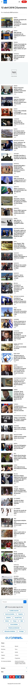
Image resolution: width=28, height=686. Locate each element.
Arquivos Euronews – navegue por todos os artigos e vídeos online (20, 662)
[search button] (24, 601)
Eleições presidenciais (14, 627)
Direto (24, 1)
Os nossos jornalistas (6, 661)
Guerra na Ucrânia (9, 614)
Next (2, 652)
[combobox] (14, 601)
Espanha (20, 614)
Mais (2, 671)
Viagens (3, 655)
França (14, 621)
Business (3, 649)
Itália (22, 621)
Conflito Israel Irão (14, 610)
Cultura (7, 621)
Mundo (16, 646)
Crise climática (14, 624)
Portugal (21, 631)
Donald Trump (18, 617)
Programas (17, 658)
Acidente (8, 617)
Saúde (16, 652)
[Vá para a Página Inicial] (5, 1)
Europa (2, 646)
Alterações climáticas (10, 631)
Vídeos (2, 658)
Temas (2, 643)
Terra (16, 649)
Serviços (3, 668)
